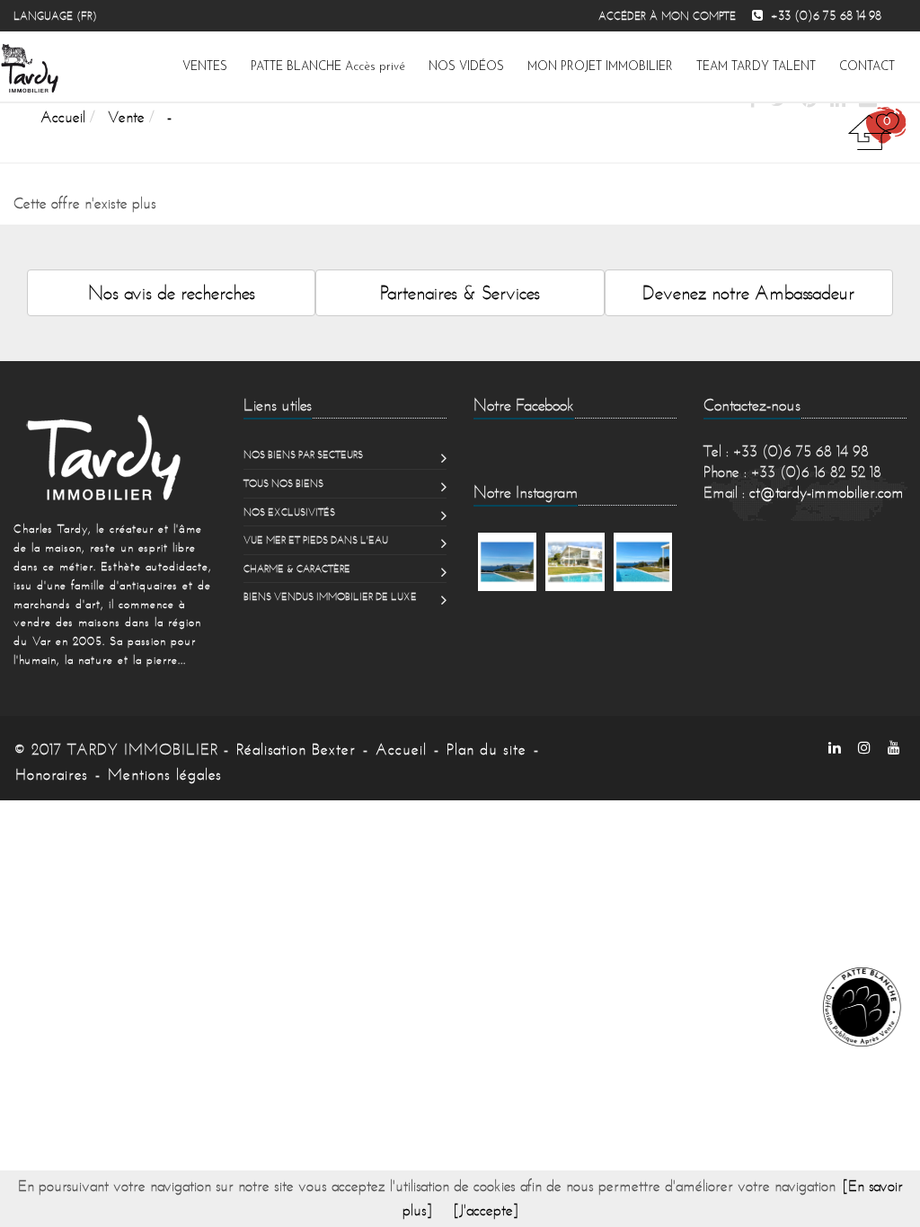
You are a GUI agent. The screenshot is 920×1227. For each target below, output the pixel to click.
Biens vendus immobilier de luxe (330, 596)
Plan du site (486, 749)
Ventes (204, 67)
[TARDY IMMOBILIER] (115, 457)
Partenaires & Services (460, 292)
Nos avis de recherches (171, 292)
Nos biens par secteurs (303, 454)
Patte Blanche (328, 67)
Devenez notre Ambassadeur (748, 292)
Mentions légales (165, 774)
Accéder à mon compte (667, 15)
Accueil (401, 749)
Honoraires (51, 774)
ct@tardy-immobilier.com (826, 492)
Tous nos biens (283, 483)
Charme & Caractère (296, 568)
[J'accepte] (486, 1210)
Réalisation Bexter (296, 749)
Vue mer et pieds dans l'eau (315, 540)
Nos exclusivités (289, 512)
